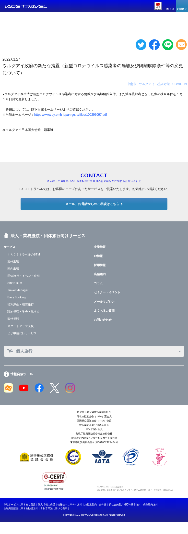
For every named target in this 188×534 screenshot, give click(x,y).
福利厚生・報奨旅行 (20, 304)
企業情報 (100, 247)
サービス (9, 247)
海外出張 (13, 261)
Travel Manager (17, 290)
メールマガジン (104, 301)
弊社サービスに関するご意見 (19, 504)
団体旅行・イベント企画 (23, 276)
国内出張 (13, 268)
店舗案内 (100, 274)
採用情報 (100, 265)
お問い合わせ (103, 319)
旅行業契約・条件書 (95, 504)
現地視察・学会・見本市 (23, 311)
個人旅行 (24, 351)
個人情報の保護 (46, 504)
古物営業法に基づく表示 (53, 508)
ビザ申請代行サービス (22, 333)
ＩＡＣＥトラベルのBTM (23, 254)
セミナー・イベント (107, 292)
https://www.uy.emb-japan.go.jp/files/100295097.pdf (70, 114)
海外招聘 (13, 318)
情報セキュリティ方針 (70, 504)
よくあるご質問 (104, 310)
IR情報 (98, 256)
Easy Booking (16, 297)
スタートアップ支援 (20, 326)
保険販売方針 (150, 504)
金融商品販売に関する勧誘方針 (21, 508)
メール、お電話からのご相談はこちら (92, 204)
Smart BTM (14, 283)
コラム (98, 283)
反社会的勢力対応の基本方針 (125, 504)
